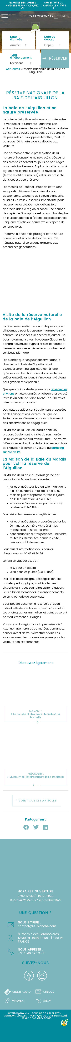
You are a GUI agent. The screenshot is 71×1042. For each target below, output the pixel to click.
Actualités (13, 69)
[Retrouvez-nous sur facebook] (29, 976)
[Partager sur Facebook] (26, 827)
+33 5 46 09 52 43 (40, 16)
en (59, 16)
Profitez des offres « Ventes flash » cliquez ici (22, 5)
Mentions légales (16, 1016)
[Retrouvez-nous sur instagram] (42, 976)
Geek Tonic (44, 1018)
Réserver (57, 58)
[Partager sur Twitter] (36, 827)
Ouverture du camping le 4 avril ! (53, 5)
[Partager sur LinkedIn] (45, 827)
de (63, 16)
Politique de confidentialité (49, 1016)
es (68, 16)
